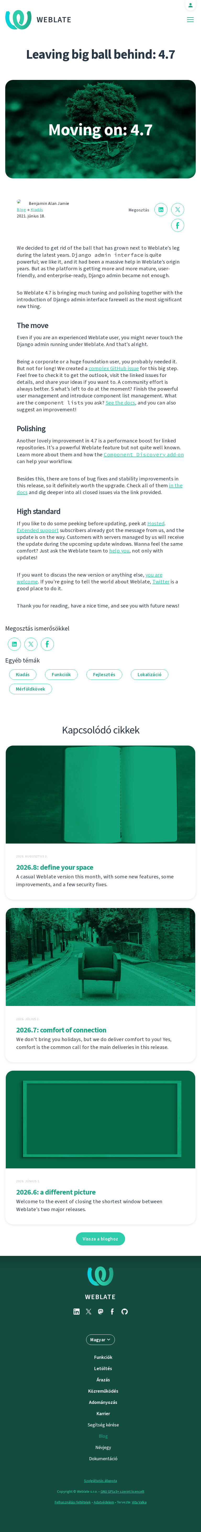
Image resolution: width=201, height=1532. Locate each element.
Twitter (161, 581)
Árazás (103, 1380)
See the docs (120, 402)
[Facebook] (112, 1311)
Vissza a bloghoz (100, 1239)
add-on (144, 454)
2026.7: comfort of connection (61, 1030)
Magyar (97, 1340)
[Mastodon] (100, 1311)
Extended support (38, 530)
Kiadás (37, 209)
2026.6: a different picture (56, 1192)
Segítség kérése (103, 1425)
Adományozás (103, 1402)
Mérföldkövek (30, 689)
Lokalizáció (149, 674)
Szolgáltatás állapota (100, 1480)
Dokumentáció (103, 1459)
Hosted (155, 523)
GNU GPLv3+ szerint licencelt (122, 1491)
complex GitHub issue (114, 368)
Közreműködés (103, 1391)
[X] (88, 1311)
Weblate (54, 19)
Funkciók (61, 674)
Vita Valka (139, 1502)
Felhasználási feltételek (73, 1502)
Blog (21, 209)
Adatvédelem (104, 1502)
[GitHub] (125, 1311)
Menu (190, 20)
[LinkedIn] (76, 1311)
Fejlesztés (104, 674)
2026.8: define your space (54, 867)
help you (119, 550)
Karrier (103, 1413)
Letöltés (103, 1368)
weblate (100, 1296)
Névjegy (103, 1447)
